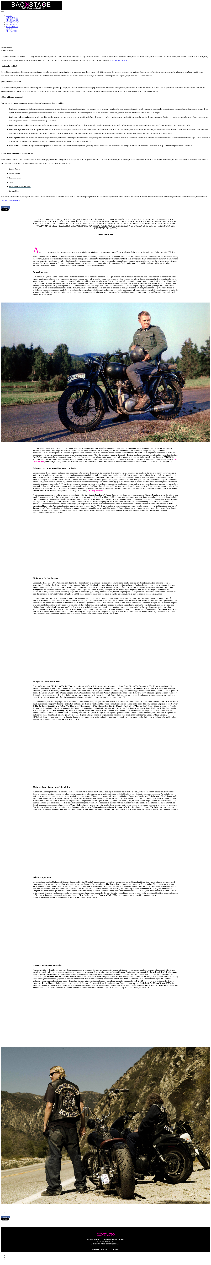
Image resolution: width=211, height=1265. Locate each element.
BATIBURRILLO (13, 24)
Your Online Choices (38, 197)
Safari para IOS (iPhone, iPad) (20, 187)
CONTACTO (11, 31)
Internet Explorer (15, 178)
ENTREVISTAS (12, 22)
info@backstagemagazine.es (119, 60)
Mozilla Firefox (14, 173)
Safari (11, 182)
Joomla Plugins (4, 1212)
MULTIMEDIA (12, 27)
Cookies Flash (14, 191)
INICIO (9, 16)
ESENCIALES (12, 18)
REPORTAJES (12, 20)
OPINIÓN (10, 29)
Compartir (5, 207)
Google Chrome (14, 169)
